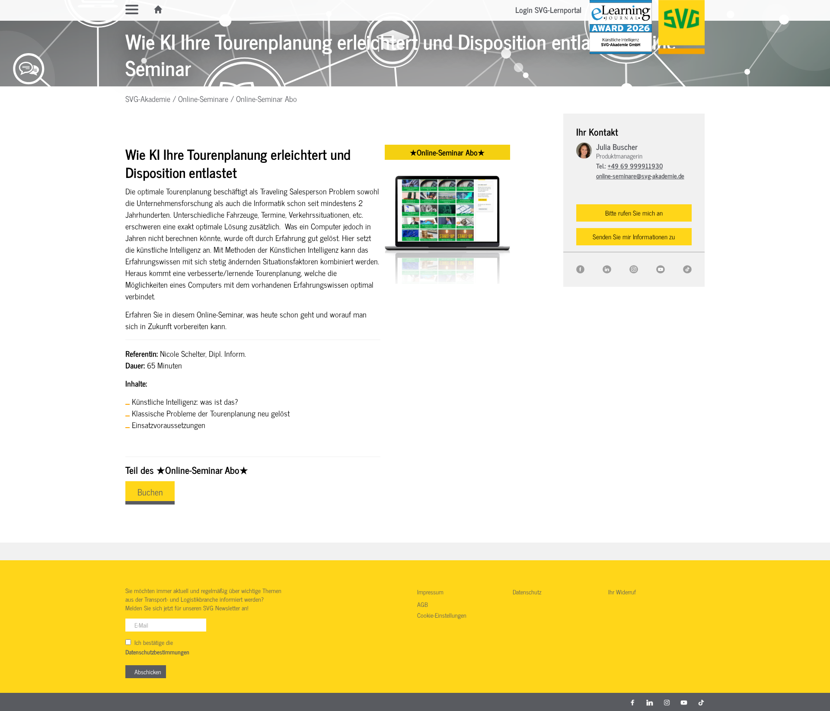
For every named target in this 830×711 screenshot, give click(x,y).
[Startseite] (158, 9)
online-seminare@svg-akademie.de (640, 175)
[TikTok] (687, 268)
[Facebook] (580, 268)
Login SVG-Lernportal (548, 9)
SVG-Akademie (147, 98)
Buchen (150, 492)
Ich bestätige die (157, 647)
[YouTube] (660, 268)
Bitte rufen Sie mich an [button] (634, 212)
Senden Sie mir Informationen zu (634, 236)
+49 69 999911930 (635, 165)
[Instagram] (633, 268)
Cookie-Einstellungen (441, 615)
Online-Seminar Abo (266, 98)
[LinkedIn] (607, 268)
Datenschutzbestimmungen (157, 652)
